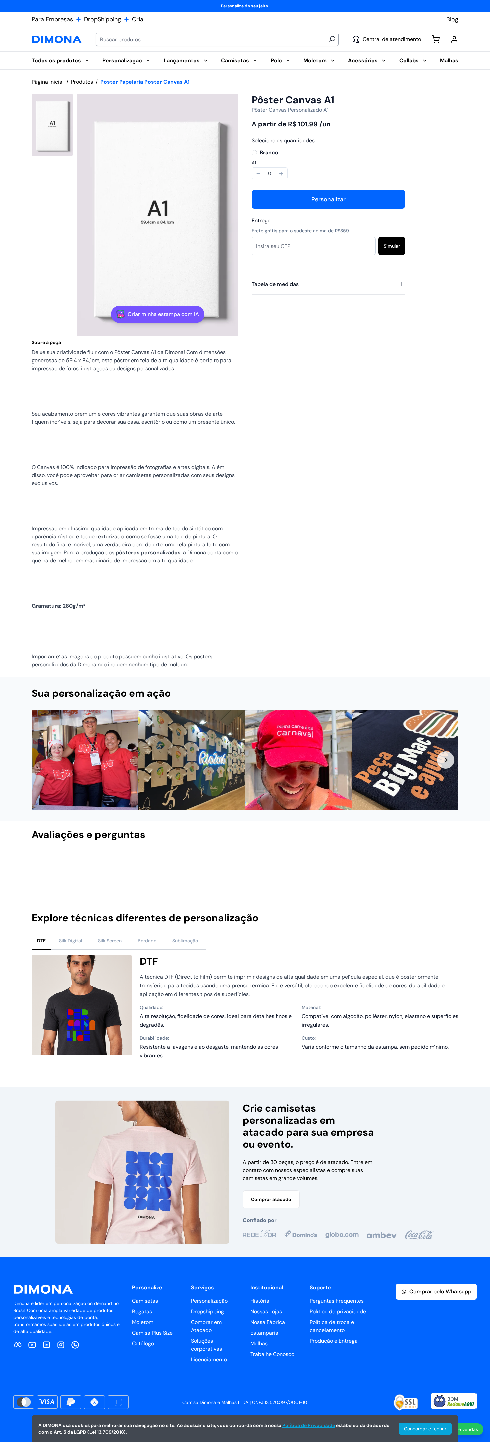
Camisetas (235, 60)
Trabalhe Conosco (272, 1354)
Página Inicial (48, 81)
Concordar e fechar (425, 1429)
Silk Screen (110, 941)
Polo (276, 60)
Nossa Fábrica (267, 1322)
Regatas (142, 1311)
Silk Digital (70, 941)
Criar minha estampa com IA (163, 314)
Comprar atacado (271, 1199)
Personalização (122, 60)
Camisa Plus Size (152, 1332)
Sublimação (185, 941)
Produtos (82, 81)
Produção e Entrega (334, 1340)
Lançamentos (182, 60)
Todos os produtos (56, 60)
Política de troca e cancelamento (332, 1326)
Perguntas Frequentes (334, 1300)
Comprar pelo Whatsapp (440, 1291)
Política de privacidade (334, 1311)
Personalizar (328, 199)
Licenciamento (209, 1359)
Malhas (449, 60)
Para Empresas (52, 19)
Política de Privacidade (308, 1425)
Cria (137, 19)
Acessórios (363, 60)
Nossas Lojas (266, 1311)
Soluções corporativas (206, 1344)
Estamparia (264, 1332)
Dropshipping (207, 1311)
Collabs (409, 60)
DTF (41, 941)
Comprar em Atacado (206, 1326)
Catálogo (143, 1343)
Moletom (315, 60)
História (259, 1300)
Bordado (147, 941)
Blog (452, 19)
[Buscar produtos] (332, 39)
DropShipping (102, 19)
